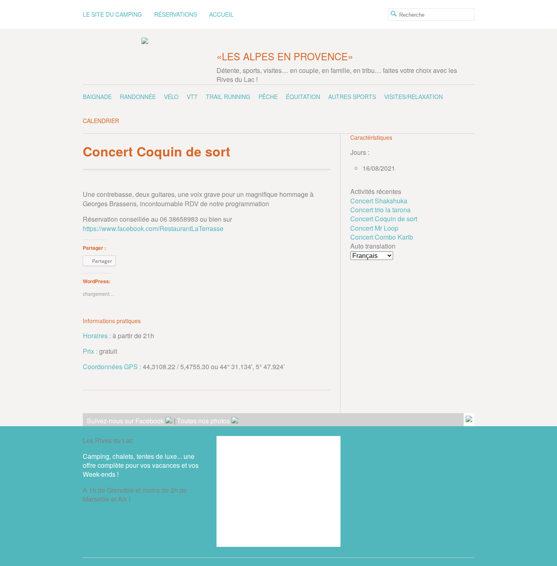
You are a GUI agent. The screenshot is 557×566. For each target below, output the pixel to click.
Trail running (228, 96)
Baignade (97, 96)
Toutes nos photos (204, 420)
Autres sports (352, 96)
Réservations (175, 14)
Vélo (171, 96)
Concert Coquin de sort (383, 218)
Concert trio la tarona (380, 209)
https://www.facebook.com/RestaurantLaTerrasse (153, 228)
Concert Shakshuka (378, 200)
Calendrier (101, 121)
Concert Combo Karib (381, 237)
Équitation (303, 96)
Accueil (221, 14)
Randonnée (138, 96)
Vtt (192, 96)
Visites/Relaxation (413, 96)
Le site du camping (112, 14)
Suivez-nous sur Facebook (126, 420)
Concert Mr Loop (374, 228)
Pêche (268, 96)
